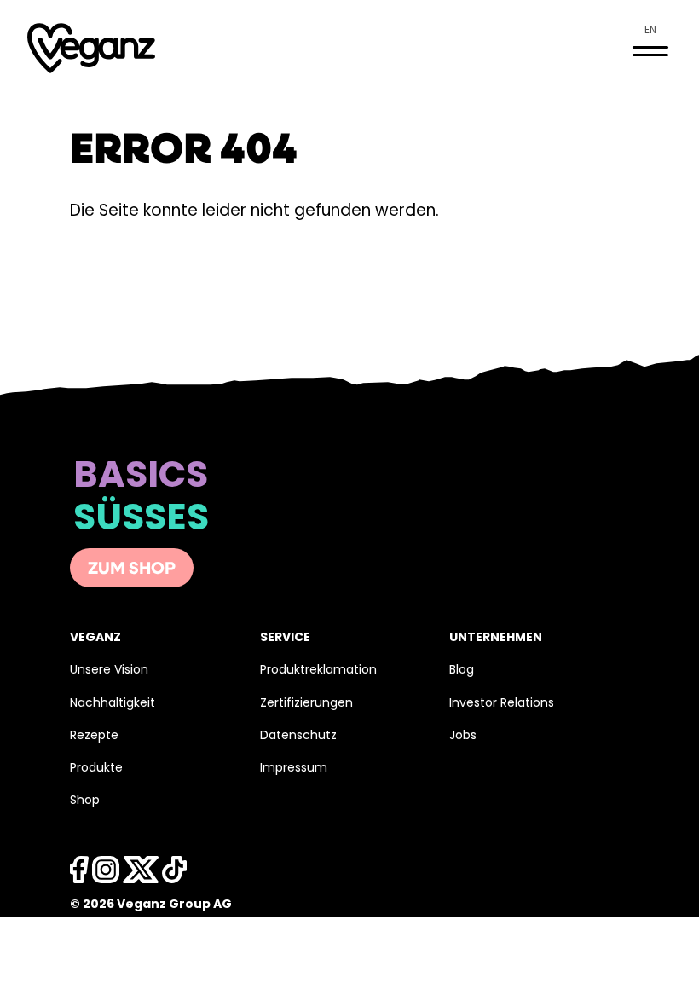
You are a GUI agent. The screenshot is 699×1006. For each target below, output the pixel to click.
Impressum (293, 768)
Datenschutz (298, 736)
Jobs (463, 736)
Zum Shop (132, 569)
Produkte (96, 768)
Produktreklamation (318, 670)
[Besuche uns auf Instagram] (105, 874)
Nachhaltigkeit (112, 703)
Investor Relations (501, 703)
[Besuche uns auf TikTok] (174, 874)
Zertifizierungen (306, 703)
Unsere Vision (109, 670)
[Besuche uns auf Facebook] (79, 874)
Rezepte (94, 736)
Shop (85, 801)
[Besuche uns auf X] (141, 874)
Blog (461, 670)
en (650, 31)
